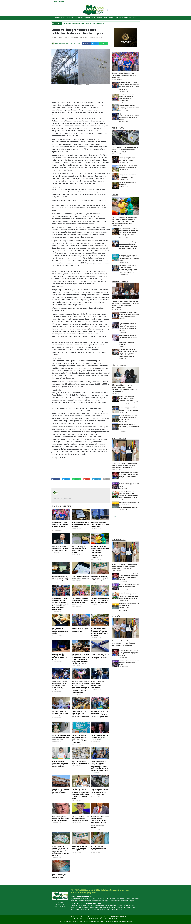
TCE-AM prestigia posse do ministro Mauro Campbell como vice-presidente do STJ (128, 158)
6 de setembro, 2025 (124, 404)
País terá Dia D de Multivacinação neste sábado (98, 848)
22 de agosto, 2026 (123, 91)
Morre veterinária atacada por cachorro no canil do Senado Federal (80, 630)
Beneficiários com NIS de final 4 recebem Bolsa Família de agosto (60, 876)
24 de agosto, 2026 (117, 79)
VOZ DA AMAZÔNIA (68, 17)
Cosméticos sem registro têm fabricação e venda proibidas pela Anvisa (60, 791)
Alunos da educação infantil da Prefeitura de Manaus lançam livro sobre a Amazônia (60, 764)
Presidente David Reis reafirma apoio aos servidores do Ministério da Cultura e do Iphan (128, 408)
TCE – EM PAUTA (79, 17)
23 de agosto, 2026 (117, 225)
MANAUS (111, 17)
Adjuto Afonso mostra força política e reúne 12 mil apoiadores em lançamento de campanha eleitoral (60, 685)
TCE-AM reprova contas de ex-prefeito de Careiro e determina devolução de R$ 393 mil (128, 175)
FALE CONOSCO (59, 2)
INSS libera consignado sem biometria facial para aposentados (100, 524)
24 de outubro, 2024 (123, 488)
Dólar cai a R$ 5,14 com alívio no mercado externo (80, 762)
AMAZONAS (57, 17)
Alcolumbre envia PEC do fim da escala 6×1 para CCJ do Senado (99, 737)
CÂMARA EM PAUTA (102, 17)
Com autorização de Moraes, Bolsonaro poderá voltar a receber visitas (61, 818)
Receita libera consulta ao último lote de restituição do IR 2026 (80, 524)
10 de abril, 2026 (122, 332)
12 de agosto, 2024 (123, 499)
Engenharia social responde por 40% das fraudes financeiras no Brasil (59, 656)
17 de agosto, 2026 (123, 169)
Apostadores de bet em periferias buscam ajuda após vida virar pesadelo (60, 578)
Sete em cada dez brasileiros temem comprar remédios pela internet (60, 630)
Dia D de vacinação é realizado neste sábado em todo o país (60, 713)
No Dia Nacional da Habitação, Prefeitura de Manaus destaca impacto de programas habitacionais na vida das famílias (60, 850)
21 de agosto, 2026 (116, 154)
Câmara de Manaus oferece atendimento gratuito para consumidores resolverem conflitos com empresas (124, 388)
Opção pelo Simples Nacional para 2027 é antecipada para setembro (79, 549)
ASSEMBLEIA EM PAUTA (90, 17)
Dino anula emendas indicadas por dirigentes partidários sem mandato (60, 548)
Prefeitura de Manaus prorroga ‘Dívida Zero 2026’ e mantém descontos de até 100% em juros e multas (80, 739)
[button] (86, 43)
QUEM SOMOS (132, 17)
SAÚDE (126, 17)
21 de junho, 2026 (123, 480)
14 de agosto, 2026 (123, 179)
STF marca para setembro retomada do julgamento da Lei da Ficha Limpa (61, 737)
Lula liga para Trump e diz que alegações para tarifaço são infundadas (80, 818)
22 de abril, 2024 (123, 509)
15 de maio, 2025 (123, 431)
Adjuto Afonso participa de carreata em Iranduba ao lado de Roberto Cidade (100, 600)
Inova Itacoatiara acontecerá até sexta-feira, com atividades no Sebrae (129, 484)
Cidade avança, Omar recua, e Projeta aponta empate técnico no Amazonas (60, 525)
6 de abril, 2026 (122, 358)
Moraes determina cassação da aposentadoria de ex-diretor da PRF (98, 684)
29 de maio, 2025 (123, 412)
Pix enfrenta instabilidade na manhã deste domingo (80, 577)
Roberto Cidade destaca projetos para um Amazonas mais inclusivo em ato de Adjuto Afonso (99, 714)
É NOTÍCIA (118, 17)
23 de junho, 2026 (116, 469)
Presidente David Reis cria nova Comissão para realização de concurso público (128, 417)
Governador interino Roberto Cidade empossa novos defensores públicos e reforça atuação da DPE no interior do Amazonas (128, 326)
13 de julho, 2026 (116, 393)
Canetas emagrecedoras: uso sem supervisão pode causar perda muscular (100, 656)
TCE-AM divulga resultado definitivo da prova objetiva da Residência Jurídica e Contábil (100, 791)
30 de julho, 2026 (123, 320)
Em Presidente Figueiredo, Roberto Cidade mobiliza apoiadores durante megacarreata (80, 601)
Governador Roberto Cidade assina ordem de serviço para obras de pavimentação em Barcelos (124, 465)
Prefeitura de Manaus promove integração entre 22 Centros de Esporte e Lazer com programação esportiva (100, 631)
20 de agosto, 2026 (123, 162)
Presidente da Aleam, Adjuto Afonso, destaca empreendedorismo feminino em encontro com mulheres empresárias (125, 304)
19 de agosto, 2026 (116, 309)
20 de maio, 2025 (123, 421)
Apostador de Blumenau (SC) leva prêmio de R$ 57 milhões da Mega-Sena (99, 578)
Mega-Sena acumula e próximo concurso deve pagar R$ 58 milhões (79, 848)
